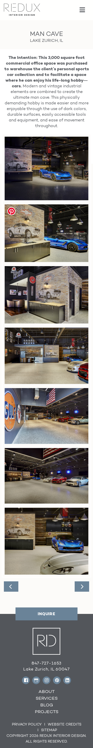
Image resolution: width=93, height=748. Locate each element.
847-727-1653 (47, 663)
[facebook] (26, 680)
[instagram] (46, 680)
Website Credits (64, 724)
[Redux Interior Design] (22, 9)
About (46, 691)
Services (47, 698)
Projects (46, 711)
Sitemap (49, 730)
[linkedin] (67, 680)
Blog (46, 705)
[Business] (36, 680)
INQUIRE (46, 613)
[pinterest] (57, 680)
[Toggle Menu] (82, 10)
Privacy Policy (27, 724)
